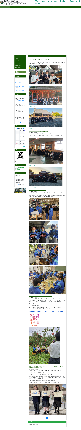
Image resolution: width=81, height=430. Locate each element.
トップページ (5, 6)
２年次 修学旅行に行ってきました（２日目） (39, 13)
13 (42, 372)
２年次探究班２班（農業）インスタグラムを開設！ (40, 250)
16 (48, 372)
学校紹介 (16, 12)
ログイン (65, 382)
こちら (17, 138)
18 (52, 372)
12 (40, 372)
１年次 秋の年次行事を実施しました (37, 144)
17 (50, 372)
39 (58, 372)
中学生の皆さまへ (18, 17)
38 (56, 372)
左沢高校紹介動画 (21, 62)
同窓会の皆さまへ (76, 6)
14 (44, 372)
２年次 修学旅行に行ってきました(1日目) (38, 85)
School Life (17, 15)
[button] (16, 86)
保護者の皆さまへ (18, 19)
